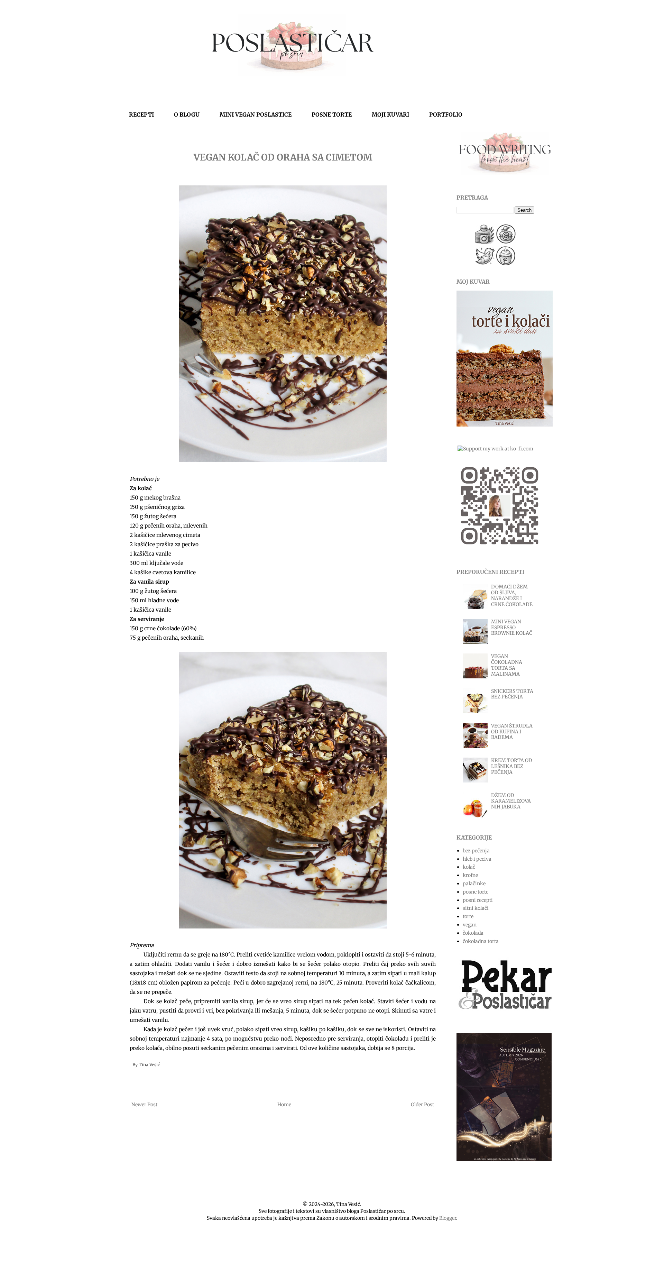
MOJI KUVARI (390, 114)
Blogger (447, 1218)
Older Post (422, 1104)
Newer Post (144, 1104)
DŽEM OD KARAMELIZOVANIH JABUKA (511, 801)
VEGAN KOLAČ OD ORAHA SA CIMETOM (283, 157)
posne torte (475, 892)
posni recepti (478, 900)
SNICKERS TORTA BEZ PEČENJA (512, 694)
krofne (470, 875)
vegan (470, 925)
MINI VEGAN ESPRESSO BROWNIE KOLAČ (511, 628)
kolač (469, 867)
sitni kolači (476, 908)
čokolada (473, 933)
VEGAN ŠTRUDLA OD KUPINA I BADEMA (512, 732)
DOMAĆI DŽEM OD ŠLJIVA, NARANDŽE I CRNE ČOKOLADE (512, 595)
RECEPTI (141, 114)
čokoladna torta (481, 941)
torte (468, 916)
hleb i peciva (477, 859)
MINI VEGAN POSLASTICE (256, 114)
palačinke (474, 883)
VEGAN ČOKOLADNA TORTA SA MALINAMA (506, 665)
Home (284, 1104)
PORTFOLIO (445, 114)
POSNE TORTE (332, 114)
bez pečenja (476, 851)
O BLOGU (187, 114)
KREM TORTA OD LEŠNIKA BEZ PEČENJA (511, 766)
